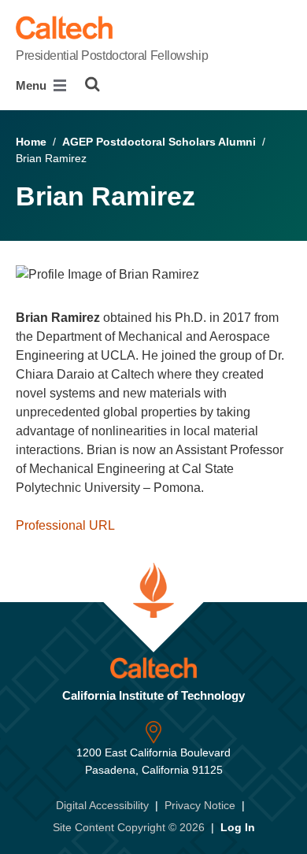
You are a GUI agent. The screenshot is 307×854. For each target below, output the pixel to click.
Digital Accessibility (102, 805)
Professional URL (65, 525)
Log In (237, 827)
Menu (33, 85)
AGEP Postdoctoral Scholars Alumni (159, 141)
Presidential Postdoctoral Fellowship (112, 55)
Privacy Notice (200, 805)
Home (31, 141)
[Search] (92, 84)
